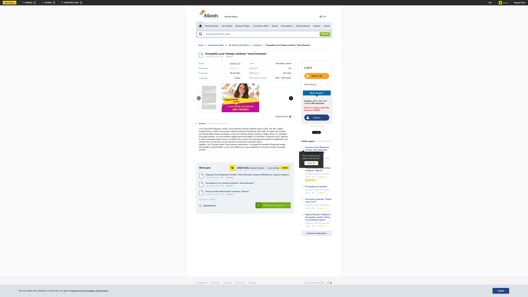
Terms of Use (240, 283)
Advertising (215, 283)
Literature (229, 57)
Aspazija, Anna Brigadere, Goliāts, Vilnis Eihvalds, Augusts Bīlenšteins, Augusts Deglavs (247, 175)
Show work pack (209, 206)
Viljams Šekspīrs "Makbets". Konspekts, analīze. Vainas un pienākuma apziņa (318, 217)
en (490, 3)
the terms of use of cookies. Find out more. (89, 291)
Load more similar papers (317, 233)
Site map (252, 283)
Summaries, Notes (212, 57)
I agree (500, 291)
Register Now (519, 3)
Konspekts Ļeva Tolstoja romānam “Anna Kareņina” (288, 45)
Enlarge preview (282, 116)
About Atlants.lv (201, 283)
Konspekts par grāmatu (316, 186)
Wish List (313, 84)
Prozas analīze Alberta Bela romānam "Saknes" (228, 191)
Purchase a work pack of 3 (275, 205)
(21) (235, 63)
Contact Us (227, 283)
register (307, 101)
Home (201, 45)
